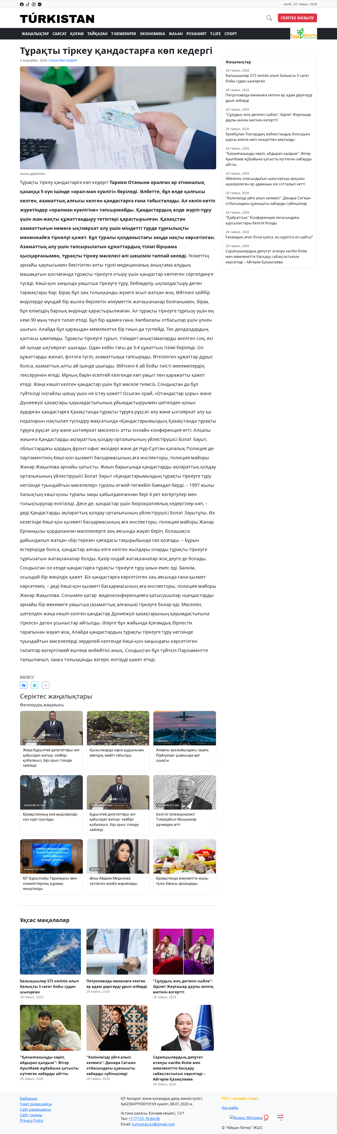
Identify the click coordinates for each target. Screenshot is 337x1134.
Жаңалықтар (35, 33)
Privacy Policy (31, 1120)
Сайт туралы (31, 1114)
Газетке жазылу (297, 17)
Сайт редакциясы (35, 1109)
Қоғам (77, 33)
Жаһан (176, 33)
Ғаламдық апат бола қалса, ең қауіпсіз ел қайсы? (269, 237)
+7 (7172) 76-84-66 (144, 1118)
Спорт (230, 33)
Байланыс (29, 1098)
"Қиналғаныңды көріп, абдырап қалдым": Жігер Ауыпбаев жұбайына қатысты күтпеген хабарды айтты (269, 159)
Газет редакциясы (36, 1103)
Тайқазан (97, 33)
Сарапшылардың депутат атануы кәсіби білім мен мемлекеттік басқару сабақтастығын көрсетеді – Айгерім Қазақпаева (266, 256)
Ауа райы (230, 1107)
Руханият (196, 33)
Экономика (152, 33)
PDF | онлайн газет (240, 1098)
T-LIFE (215, 33)
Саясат (59, 33)
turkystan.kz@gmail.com (153, 1124)
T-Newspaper (123, 33)
